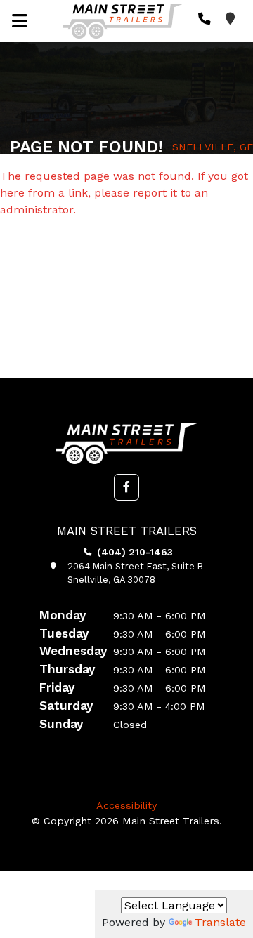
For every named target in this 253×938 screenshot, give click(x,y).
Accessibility (126, 805)
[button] (126, 487)
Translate (220, 922)
